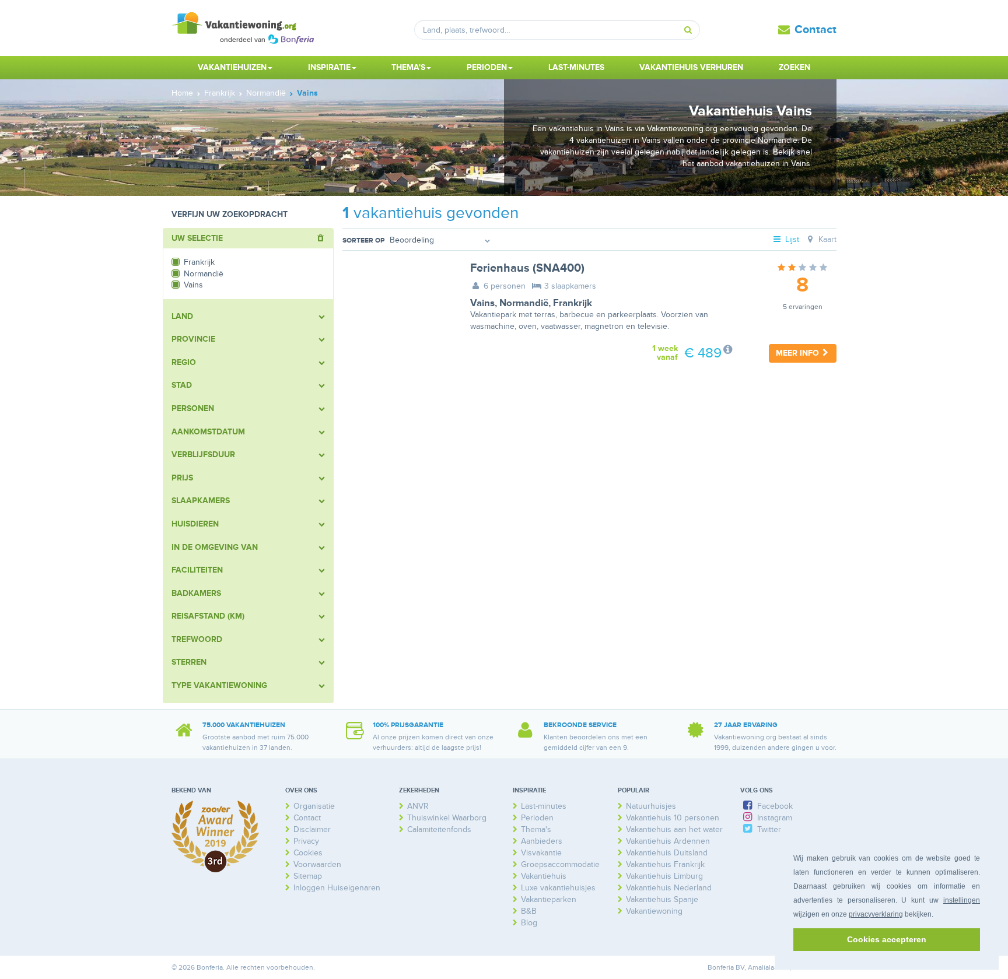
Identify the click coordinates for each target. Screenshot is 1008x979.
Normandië (523, 303)
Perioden (537, 818)
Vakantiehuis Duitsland (667, 853)
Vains (482, 303)
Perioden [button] (487, 67)
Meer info (798, 353)
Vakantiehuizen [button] (232, 67)
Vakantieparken (548, 899)
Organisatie (314, 806)
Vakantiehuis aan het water (674, 829)
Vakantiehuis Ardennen (668, 841)
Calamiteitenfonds (439, 829)
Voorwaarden (317, 864)
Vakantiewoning (654, 911)
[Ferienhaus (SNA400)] (397, 299)
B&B (529, 911)
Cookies (308, 853)
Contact (815, 30)
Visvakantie (541, 853)
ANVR (418, 806)
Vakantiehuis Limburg (664, 876)
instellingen (961, 900)
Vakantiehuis (543, 876)
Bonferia (721, 967)
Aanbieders (541, 841)
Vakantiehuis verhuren (691, 67)
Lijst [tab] (791, 239)
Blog (529, 923)
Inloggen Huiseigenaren (336, 888)
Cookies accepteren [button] (886, 939)
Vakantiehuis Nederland (669, 888)
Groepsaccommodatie (560, 864)
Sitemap (307, 876)
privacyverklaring (876, 914)
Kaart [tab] (826, 239)
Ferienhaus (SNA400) (527, 268)
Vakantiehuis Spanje (662, 899)
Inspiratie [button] (329, 67)
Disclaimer (312, 829)
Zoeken (794, 67)
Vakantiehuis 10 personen (672, 818)
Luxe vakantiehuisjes (558, 888)
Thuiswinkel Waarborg (447, 818)
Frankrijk (572, 303)
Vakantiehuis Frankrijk (665, 864)
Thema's (536, 829)
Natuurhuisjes (651, 806)
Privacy (306, 841)
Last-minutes (576, 67)
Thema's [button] (408, 67)
